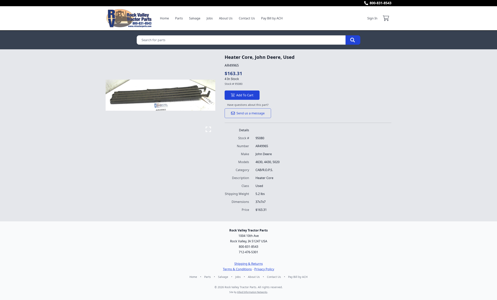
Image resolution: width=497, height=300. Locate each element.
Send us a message (250, 113)
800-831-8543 (380, 3)
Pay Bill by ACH (272, 18)
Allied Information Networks (252, 292)
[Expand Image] (208, 129)
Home (164, 18)
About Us (226, 18)
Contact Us (247, 18)
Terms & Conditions (237, 269)
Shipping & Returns (248, 264)
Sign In (372, 18)
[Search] (353, 40)
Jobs (210, 18)
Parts (179, 18)
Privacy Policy (264, 269)
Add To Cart (244, 95)
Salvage (194, 18)
